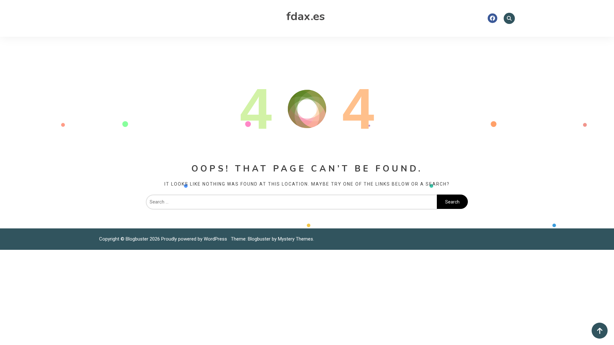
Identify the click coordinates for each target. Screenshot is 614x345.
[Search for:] (291, 202)
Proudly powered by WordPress (194, 239)
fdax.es (305, 16)
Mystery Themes (295, 239)
